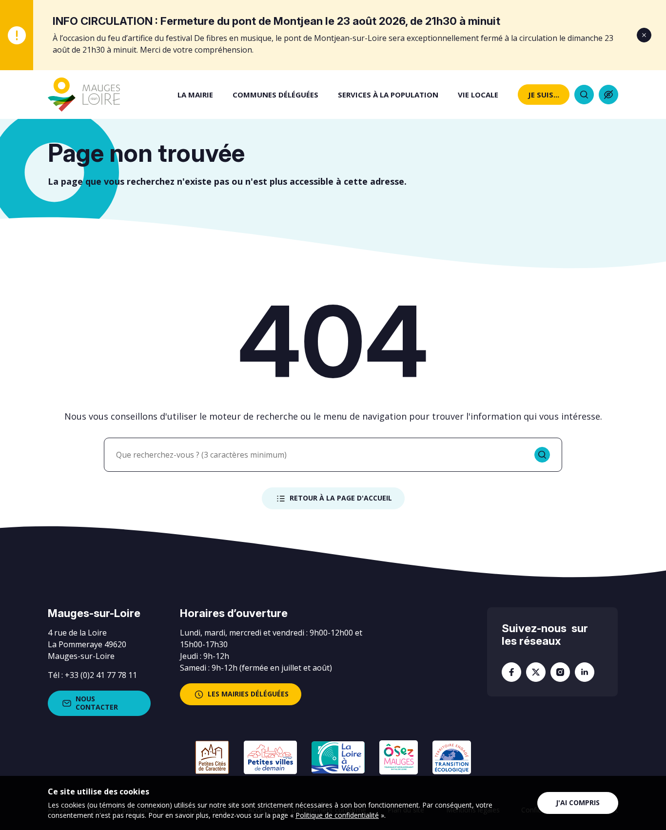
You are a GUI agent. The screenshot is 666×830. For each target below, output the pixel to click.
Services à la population (388, 94)
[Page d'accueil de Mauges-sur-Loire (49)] (84, 94)
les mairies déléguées (248, 693)
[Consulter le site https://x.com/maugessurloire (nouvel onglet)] (536, 672)
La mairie (195, 94)
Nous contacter (97, 703)
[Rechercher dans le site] (584, 94)
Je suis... (543, 94)
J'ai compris (578, 802)
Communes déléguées (275, 94)
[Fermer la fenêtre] (644, 35)
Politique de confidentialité (337, 815)
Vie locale (478, 94)
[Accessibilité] (608, 94)
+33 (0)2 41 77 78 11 (101, 675)
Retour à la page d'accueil (341, 497)
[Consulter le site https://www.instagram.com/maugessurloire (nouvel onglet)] (560, 672)
